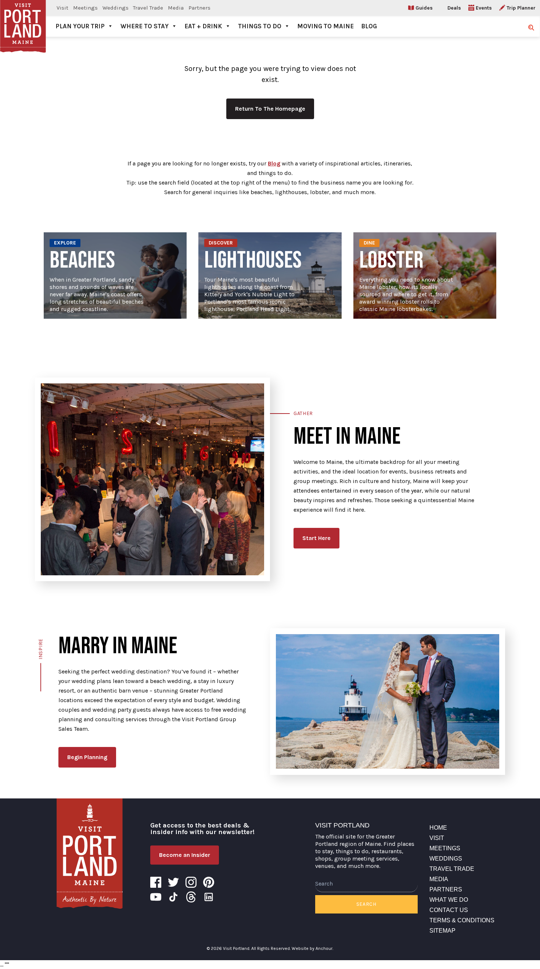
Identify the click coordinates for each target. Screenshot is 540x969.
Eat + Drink (203, 26)
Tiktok (173, 897)
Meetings (85, 7)
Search (366, 904)
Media (176, 7)
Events (484, 8)
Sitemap (442, 930)
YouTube (155, 897)
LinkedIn (208, 897)
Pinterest (208, 882)
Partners (199, 7)
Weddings (115, 7)
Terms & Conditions (461, 920)
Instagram (191, 882)
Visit (62, 7)
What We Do (448, 900)
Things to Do (259, 26)
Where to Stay (144, 26)
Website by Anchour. (312, 948)
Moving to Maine (325, 26)
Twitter (173, 882)
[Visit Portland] (23, 18)
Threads (191, 897)
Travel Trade (148, 7)
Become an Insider (184, 854)
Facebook (155, 882)
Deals (454, 8)
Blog (369, 26)
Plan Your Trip (80, 26)
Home (438, 828)
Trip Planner (521, 8)
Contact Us (448, 910)
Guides (424, 8)
